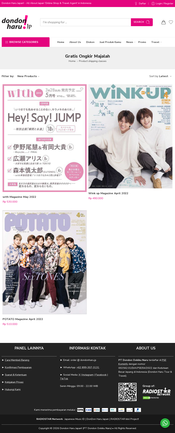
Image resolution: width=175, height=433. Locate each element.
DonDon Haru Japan (98, 419)
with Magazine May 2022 (19, 197)
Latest (163, 76)
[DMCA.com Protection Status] (151, 397)
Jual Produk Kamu (110, 42)
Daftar (142, 3)
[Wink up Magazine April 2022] (130, 136)
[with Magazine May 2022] (45, 138)
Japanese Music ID (75, 419)
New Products (27, 76)
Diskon (90, 42)
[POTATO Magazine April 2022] (45, 262)
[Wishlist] (82, 89)
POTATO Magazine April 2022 (23, 319)
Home (60, 42)
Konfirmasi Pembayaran (18, 367)
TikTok (64, 378)
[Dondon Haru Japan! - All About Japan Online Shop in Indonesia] (17, 22)
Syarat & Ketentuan (16, 374)
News (129, 42)
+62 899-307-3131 (88, 367)
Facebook (101, 374)
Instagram (87, 374)
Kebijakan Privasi (14, 382)
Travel (155, 42)
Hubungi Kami (13, 389)
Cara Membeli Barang (17, 360)
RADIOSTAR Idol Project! (125, 419)
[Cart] (163, 22)
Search (139, 22)
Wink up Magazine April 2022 (108, 193)
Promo (142, 42)
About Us (75, 42)
